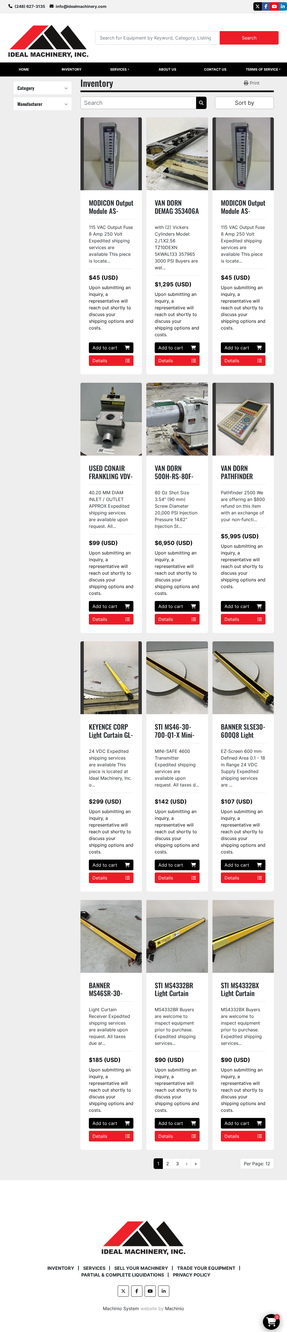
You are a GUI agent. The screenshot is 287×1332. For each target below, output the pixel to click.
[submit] (201, 103)
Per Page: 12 (257, 1163)
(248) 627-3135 (30, 6)
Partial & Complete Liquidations (122, 1275)
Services (118, 69)
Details (99, 360)
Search (249, 38)
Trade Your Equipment (206, 1268)
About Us (167, 69)
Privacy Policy (191, 1275)
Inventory (72, 69)
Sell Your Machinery (141, 1268)
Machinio (174, 1308)
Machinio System (121, 1308)
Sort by (244, 102)
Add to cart (104, 348)
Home (24, 69)
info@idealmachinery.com (81, 6)
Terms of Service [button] (262, 69)
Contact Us (215, 69)
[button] (120, 69)
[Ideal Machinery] (143, 1234)
